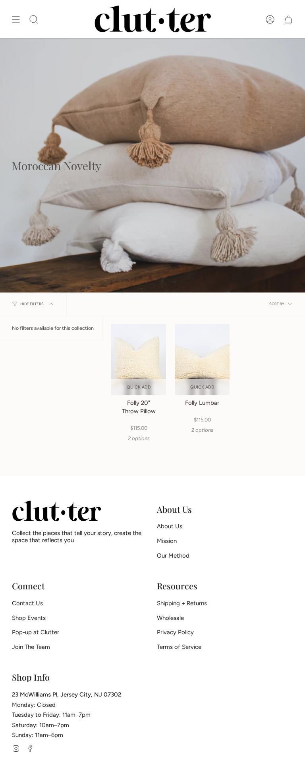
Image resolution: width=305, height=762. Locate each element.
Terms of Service (179, 646)
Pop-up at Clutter (35, 632)
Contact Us (27, 603)
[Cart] (288, 19)
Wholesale (170, 618)
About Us (169, 526)
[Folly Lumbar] (202, 359)
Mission (167, 541)
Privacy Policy (175, 632)
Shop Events (29, 618)
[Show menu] (16, 19)
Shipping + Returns (182, 603)
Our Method (173, 555)
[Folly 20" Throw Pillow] (138, 359)
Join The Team (31, 646)
